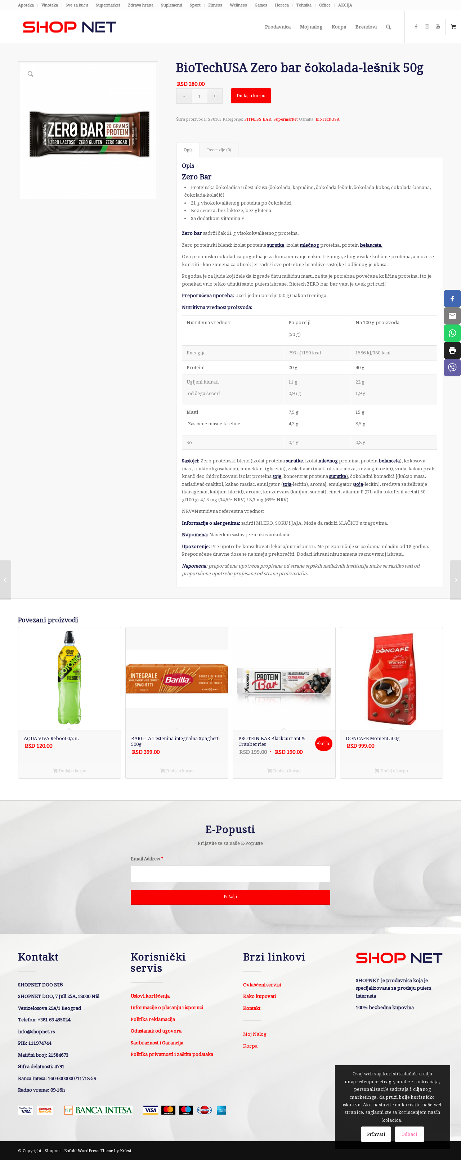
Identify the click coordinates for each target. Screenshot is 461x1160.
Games (261, 5)
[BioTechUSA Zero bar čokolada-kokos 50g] (455, 580)
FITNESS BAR (257, 119)
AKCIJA (345, 5)
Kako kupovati (259, 996)
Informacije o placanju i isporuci (167, 1007)
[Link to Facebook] (416, 26)
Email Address (147, 858)
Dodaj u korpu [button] (72, 771)
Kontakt (251, 1008)
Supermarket (108, 5)
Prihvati (376, 1134)
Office (325, 5)
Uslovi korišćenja (150, 996)
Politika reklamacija (153, 1019)
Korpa (250, 1046)
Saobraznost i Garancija (157, 1042)
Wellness (238, 5)
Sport (195, 5)
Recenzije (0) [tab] (219, 150)
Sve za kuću (77, 5)
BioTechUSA (327, 119)
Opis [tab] (188, 150)
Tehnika (304, 5)
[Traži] (388, 27)
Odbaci (409, 1134)
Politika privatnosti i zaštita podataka (172, 1054)
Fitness (215, 5)
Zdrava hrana (140, 5)
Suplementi (171, 5)
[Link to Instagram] (426, 26)
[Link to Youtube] (437, 26)
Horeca (282, 5)
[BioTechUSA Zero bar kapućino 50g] (5, 580)
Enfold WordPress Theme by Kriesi (97, 1150)
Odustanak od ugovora (156, 1031)
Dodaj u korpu (251, 95)
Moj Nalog (255, 1034)
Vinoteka (49, 5)
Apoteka (26, 5)
